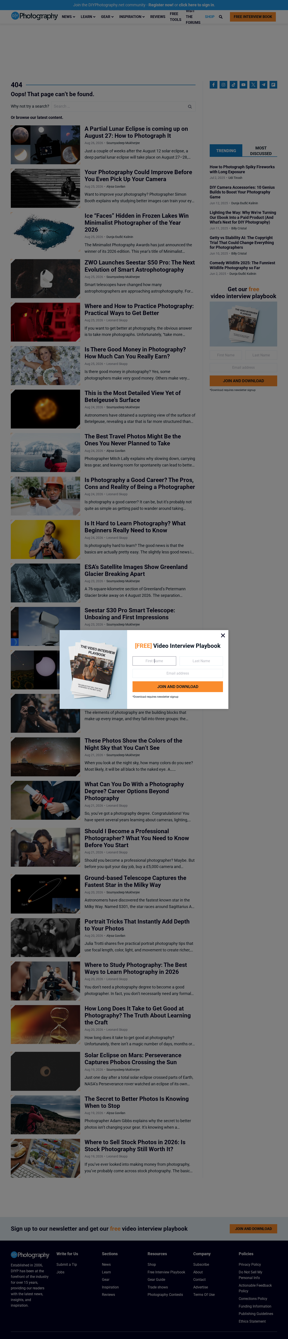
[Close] (223, 635)
